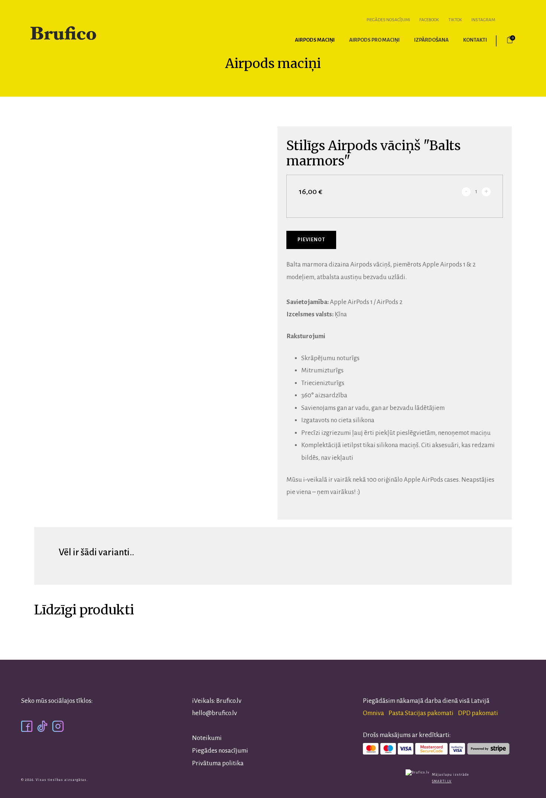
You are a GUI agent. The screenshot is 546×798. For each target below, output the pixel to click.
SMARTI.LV (442, 781)
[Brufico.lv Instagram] (58, 725)
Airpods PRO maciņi (374, 40)
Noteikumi (207, 738)
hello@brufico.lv (214, 713)
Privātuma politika (218, 763)
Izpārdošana (431, 40)
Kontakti (475, 40)
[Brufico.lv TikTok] (42, 725)
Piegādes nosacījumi (388, 19)
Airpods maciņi (315, 40)
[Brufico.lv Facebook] (26, 725)
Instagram (483, 19)
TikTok (455, 19)
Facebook (429, 19)
